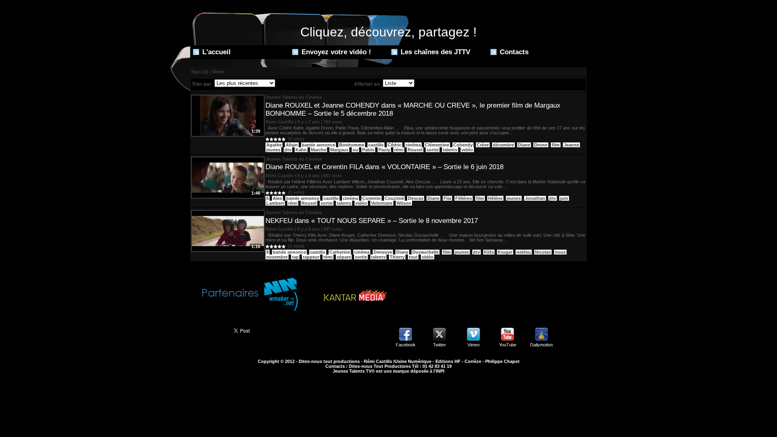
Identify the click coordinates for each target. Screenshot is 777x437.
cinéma (413, 144)
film (556, 144)
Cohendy (463, 144)
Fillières (463, 198)
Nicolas (543, 252)
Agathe (274, 144)
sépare (344, 257)
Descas (415, 198)
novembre (277, 257)
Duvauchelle (425, 252)
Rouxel (415, 149)
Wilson (404, 203)
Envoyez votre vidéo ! (335, 52)
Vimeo (473, 344)
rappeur (311, 257)
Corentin (371, 198)
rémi (398, 149)
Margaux (339, 149)
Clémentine (437, 144)
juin (564, 198)
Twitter (439, 344)
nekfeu (523, 252)
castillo (376, 144)
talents (450, 149)
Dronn (541, 144)
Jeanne (571, 144)
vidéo (467, 149)
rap (295, 257)
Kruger (505, 252)
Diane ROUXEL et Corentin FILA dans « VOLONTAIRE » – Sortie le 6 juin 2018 (384, 167)
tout (413, 257)
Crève (483, 144)
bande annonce (318, 144)
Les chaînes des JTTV (434, 52)
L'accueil (215, 52)
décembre (503, 144)
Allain (292, 144)
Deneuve (383, 252)
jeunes (273, 149)
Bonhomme (351, 144)
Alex (277, 198)
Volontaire (382, 203)
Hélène (495, 198)
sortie (433, 149)
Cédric (394, 144)
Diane (524, 144)
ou (355, 149)
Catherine (339, 252)
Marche (318, 149)
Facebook (406, 344)
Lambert (275, 203)
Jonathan (535, 198)
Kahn (301, 149)
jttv (287, 149)
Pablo (368, 149)
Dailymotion (541, 344)
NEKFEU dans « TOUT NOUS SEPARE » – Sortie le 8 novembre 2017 (371, 221)
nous (560, 252)
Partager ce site (208, 329)
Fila (447, 198)
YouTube (507, 344)
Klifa (489, 252)
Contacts (513, 52)
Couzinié (394, 198)
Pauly (384, 149)
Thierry (397, 257)
